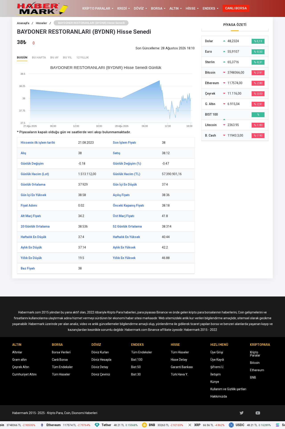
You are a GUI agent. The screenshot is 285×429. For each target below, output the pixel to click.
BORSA (156, 8)
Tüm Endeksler (62, 367)
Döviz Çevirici (101, 374)
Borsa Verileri (61, 352)
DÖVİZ (139, 8)
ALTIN (174, 8)
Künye (214, 381)
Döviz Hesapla (101, 359)
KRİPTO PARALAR (96, 8)
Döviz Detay (100, 367)
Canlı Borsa (60, 359)
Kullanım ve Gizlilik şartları (228, 389)
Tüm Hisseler (61, 374)
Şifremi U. (217, 367)
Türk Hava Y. (179, 374)
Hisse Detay (179, 359)
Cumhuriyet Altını (24, 374)
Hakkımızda (218, 396)
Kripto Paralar (255, 354)
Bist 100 (136, 359)
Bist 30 (136, 374)
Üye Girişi (216, 352)
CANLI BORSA (236, 8)
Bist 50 (136, 367)
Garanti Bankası (182, 367)
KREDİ (122, 8)
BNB (253, 377)
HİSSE (190, 8)
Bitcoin (255, 362)
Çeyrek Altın (20, 367)
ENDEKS (209, 8)
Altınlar (17, 352)
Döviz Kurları (100, 352)
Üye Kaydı (217, 359)
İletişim (215, 374)
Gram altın (19, 359)
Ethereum (257, 370)
